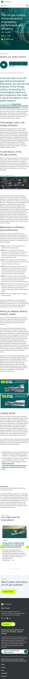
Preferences (4, 676)
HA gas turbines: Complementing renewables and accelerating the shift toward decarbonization (14, 105)
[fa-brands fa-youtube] (7, 618)
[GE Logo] (6, 1)
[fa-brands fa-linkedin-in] (2, 618)
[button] (11, 569)
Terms (2, 670)
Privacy (3, 664)
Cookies (3, 667)
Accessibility (4, 673)
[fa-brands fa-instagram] (5, 618)
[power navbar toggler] (27, 6)
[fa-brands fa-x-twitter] (10, 618)
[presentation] (1, 547)
